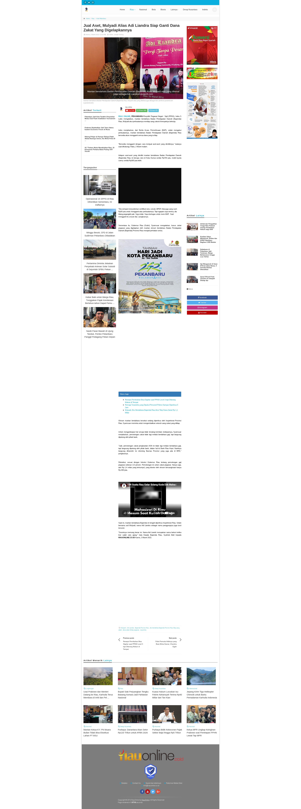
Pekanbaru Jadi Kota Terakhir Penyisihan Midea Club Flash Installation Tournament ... (100, 118)
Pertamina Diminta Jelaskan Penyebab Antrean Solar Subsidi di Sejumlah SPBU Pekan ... (100, 266)
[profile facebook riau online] (85, 2)
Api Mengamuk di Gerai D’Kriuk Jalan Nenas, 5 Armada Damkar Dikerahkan (208, 266)
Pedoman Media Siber (174, 783)
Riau (132, 10)
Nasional (143, 10)
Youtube (203, 313)
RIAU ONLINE (124, 116)
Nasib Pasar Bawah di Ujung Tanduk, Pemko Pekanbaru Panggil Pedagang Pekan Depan (99, 334)
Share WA (142, 110)
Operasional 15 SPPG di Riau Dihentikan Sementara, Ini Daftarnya (100, 202)
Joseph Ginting (118, 34)
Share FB (154, 110)
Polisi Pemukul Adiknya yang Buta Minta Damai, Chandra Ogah (166, 644)
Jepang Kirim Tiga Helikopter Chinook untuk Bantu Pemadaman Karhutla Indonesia (202, 695)
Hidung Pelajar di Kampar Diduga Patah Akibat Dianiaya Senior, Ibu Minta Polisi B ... (100, 138)
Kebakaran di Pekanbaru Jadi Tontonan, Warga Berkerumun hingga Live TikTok (207, 253)
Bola (154, 10)
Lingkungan (90, 688)
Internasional (193, 688)
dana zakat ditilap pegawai (131, 630)
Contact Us (136, 783)
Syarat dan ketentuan (153, 783)
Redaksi (124, 783)
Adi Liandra (130, 628)
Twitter (203, 303)
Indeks (205, 10)
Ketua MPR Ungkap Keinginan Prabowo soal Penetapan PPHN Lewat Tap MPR (202, 733)
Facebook (203, 297)
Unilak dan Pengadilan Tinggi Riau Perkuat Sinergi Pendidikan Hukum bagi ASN (208, 226)
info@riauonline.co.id (151, 786)
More (191, 289)
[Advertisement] (149, 375)
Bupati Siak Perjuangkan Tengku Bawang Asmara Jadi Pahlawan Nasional (133, 695)
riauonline (143, 630)
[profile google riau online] (158, 791)
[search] (214, 9)
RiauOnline (146, 800)
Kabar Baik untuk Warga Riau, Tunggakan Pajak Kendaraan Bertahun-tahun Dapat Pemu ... (99, 300)
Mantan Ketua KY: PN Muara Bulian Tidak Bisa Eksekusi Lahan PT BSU (97, 733)
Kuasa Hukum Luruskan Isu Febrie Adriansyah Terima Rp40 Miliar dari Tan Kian (167, 695)
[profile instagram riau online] (93, 2)
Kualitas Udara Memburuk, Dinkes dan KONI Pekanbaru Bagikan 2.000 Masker (208, 239)
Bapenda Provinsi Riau (142, 628)
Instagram (203, 307)
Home (122, 10)
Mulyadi (123, 628)
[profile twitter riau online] (89, 2)
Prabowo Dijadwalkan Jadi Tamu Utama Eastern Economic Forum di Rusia (99, 128)
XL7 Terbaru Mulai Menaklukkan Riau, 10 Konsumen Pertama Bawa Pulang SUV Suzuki (99, 149)
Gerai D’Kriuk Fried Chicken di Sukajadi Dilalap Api (207, 278)
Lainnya (174, 10)
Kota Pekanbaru (101, 18)
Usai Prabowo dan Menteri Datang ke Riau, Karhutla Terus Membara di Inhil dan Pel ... (98, 695)
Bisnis (163, 10)
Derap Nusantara (190, 10)
